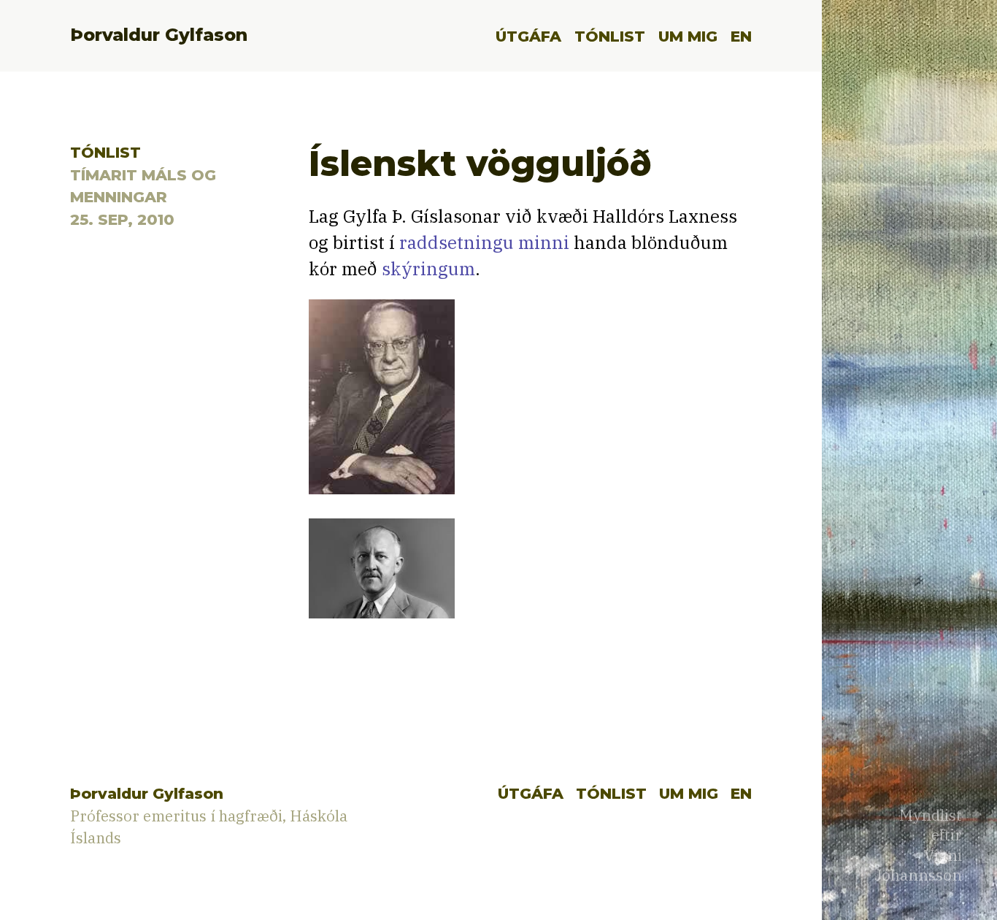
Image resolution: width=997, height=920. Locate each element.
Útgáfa (528, 36)
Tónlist (609, 36)
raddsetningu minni (484, 242)
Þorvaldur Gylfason (158, 34)
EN (741, 36)
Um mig (687, 36)
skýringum (428, 268)
